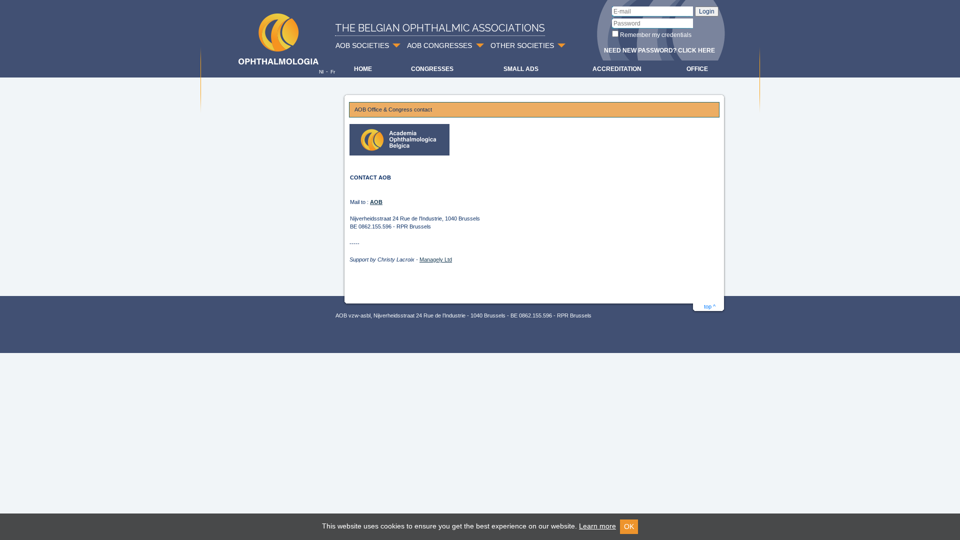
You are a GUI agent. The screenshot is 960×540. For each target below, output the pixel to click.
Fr (332, 71)
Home (363, 69)
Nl (321, 71)
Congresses (432, 69)
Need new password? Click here (659, 50)
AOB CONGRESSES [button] (439, 46)
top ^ (710, 307)
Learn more (597, 526)
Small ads (521, 69)
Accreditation (617, 69)
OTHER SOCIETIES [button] (522, 46)
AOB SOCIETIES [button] (362, 46)
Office (697, 69)
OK (629, 526)
